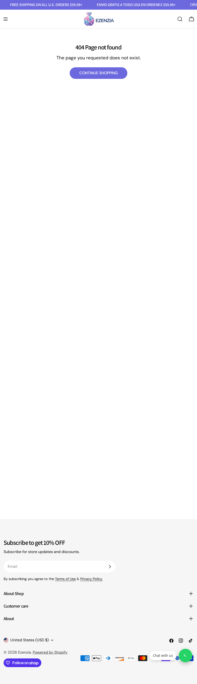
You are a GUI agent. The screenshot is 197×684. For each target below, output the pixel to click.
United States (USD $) (29, 640)
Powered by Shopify (50, 652)
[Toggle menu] (5, 19)
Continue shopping (98, 72)
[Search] (180, 19)
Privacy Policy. (91, 579)
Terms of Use (65, 579)
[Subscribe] (110, 566)
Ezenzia (24, 652)
